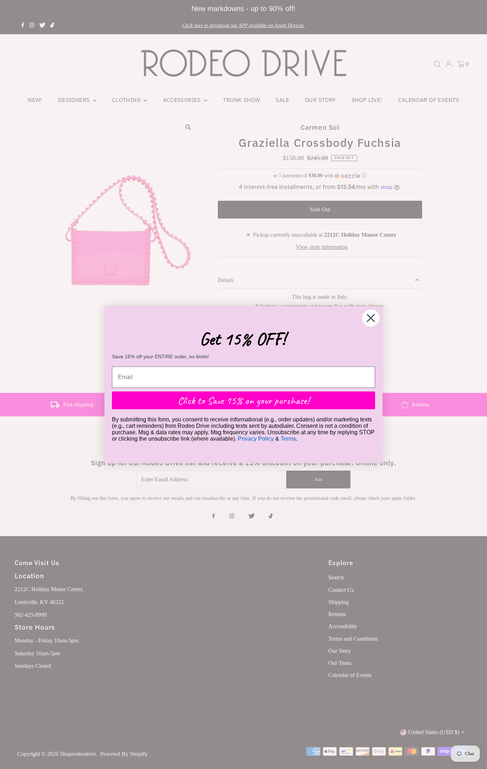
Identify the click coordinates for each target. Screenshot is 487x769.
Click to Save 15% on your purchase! (243, 400)
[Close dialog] (371, 318)
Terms (288, 438)
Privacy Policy (256, 438)
